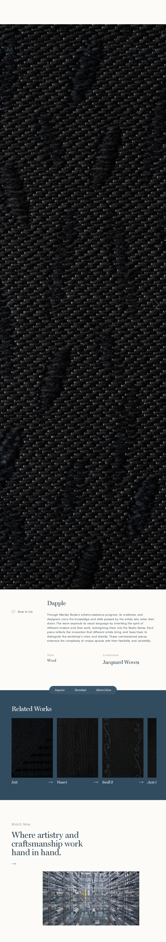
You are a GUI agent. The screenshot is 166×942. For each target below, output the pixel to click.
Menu (156, 49)
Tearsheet (80, 690)
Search (142, 49)
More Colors (103, 690)
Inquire (60, 690)
